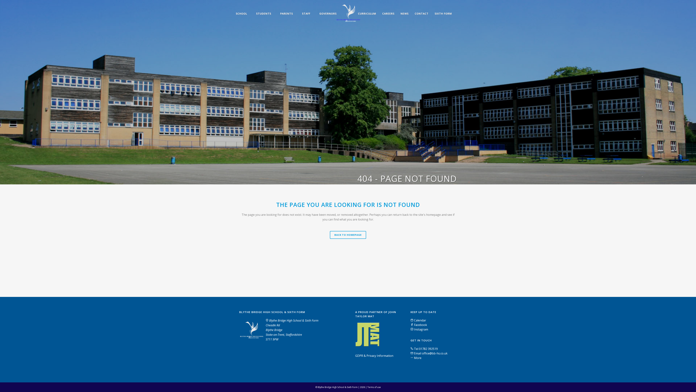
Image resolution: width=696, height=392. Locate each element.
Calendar (419, 320)
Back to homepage (348, 234)
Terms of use (374, 387)
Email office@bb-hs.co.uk (431, 353)
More (417, 358)
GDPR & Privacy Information (374, 356)
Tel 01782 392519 (426, 349)
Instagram (420, 329)
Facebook (420, 325)
